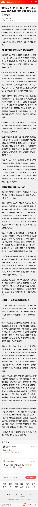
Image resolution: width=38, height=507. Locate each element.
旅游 (21, 487)
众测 (33, 487)
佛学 (27, 487)
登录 (29, 494)
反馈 (22, 494)
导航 (15, 494)
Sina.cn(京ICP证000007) (14, 499)
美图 (16, 484)
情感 (16, 487)
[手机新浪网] (3, 2)
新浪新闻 (10, 2)
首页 (8, 494)
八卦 (10, 487)
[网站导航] (36, 2)
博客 (21, 484)
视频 (4, 484)
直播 (10, 484)
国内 (18, 2)
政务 (33, 484)
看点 (27, 484)
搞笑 (4, 487)
